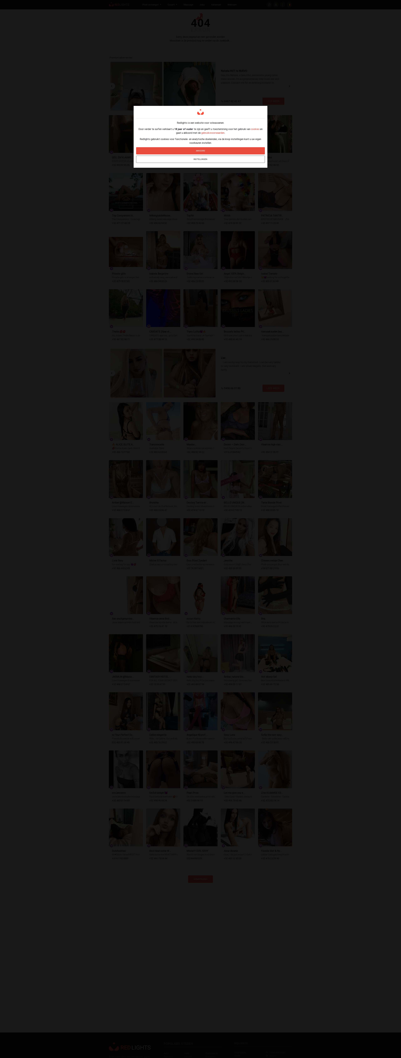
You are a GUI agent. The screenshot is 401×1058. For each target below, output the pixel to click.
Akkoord (200, 150)
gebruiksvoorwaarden (212, 132)
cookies (255, 129)
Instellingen (200, 159)
